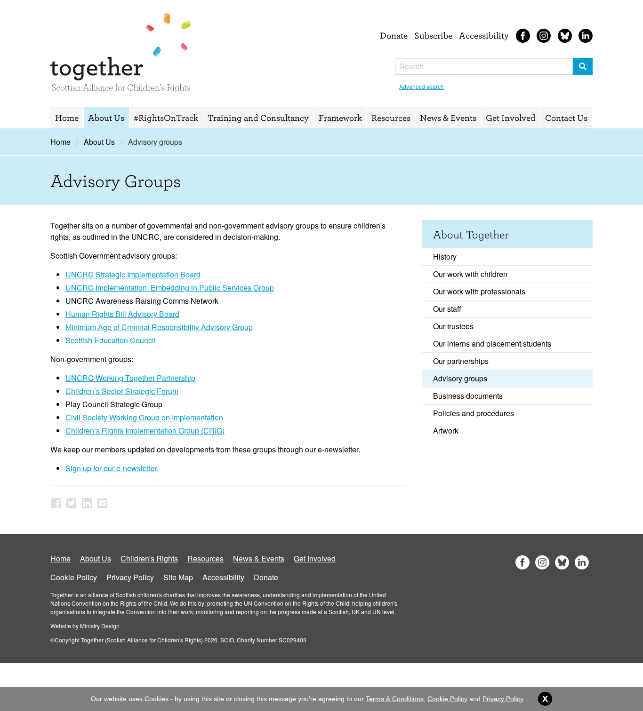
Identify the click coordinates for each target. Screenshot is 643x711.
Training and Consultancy (258, 117)
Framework (340, 117)
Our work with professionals (479, 291)
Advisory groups (460, 378)
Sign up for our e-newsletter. (112, 468)
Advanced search (421, 86)
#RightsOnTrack (166, 117)
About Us (106, 117)
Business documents (468, 395)
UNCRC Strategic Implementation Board (133, 274)
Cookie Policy (73, 577)
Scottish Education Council (110, 340)
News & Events (448, 117)
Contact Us (566, 117)
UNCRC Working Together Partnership (130, 377)
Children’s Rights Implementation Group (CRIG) (145, 430)
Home (67, 117)
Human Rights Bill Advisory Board (122, 313)
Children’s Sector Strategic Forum (121, 391)
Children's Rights (149, 558)
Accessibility (484, 35)
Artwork (445, 430)
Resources (390, 117)
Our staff (447, 308)
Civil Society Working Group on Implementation (144, 417)
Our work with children (470, 274)
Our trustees (453, 326)
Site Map (178, 577)
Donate (394, 35)
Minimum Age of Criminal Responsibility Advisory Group (159, 327)
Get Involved (511, 117)
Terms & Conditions (395, 699)
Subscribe (433, 35)
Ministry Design (100, 626)
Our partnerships (461, 361)
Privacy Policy (130, 577)
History (445, 256)
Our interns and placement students (492, 343)
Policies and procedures (473, 413)
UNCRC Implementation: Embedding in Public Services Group (169, 287)
